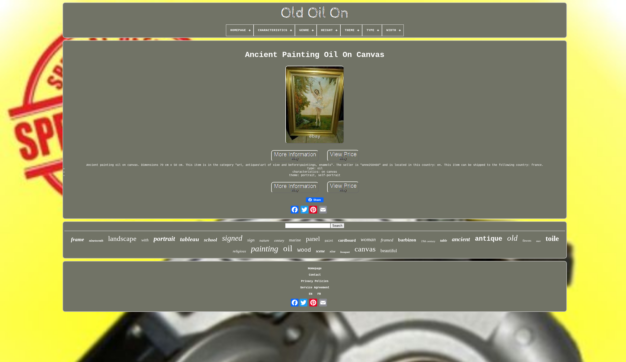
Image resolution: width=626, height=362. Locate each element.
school (210, 239)
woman (368, 239)
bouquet (345, 251)
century (279, 240)
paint (329, 241)
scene (320, 251)
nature (264, 240)
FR (319, 294)
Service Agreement (314, 287)
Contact (315, 275)
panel (313, 238)
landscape (122, 238)
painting (264, 248)
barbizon (407, 239)
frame (77, 239)
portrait (164, 238)
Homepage (315, 268)
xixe (332, 251)
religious (239, 251)
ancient (461, 239)
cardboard (347, 240)
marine (295, 240)
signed (232, 238)
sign (251, 240)
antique (488, 239)
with (145, 240)
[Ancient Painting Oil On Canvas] (315, 105)
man (538, 241)
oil (287, 248)
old (512, 238)
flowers (527, 240)
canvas (365, 249)
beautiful (388, 250)
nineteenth (96, 240)
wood (304, 250)
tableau (189, 239)
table (443, 240)
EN (310, 294)
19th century (428, 241)
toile (552, 238)
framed (387, 240)
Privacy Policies (314, 281)
